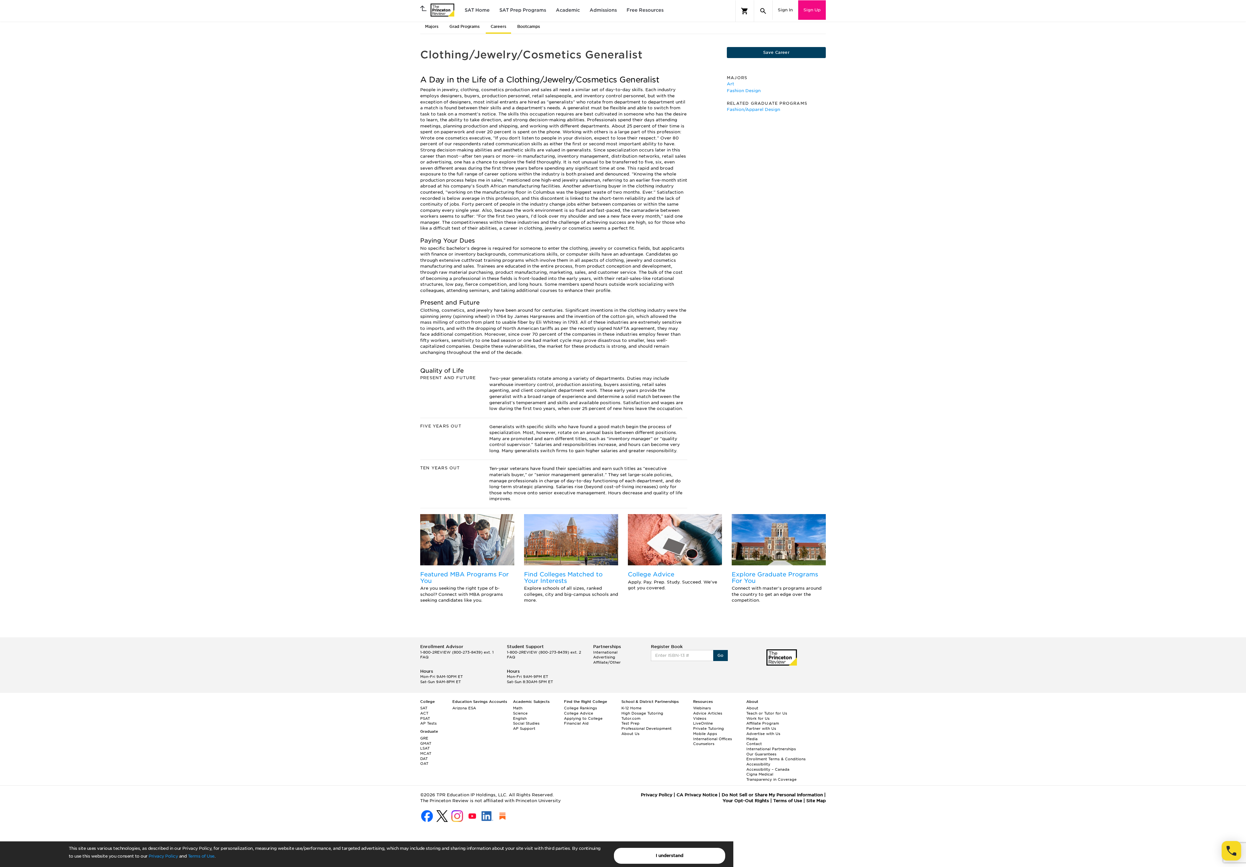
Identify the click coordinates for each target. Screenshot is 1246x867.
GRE (424, 738)
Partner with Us (761, 728)
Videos (699, 718)
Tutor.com (631, 718)
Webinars (702, 708)
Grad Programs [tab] (464, 26)
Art (730, 83)
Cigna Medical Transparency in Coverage (771, 777)
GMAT (425, 743)
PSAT (425, 718)
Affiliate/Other (607, 662)
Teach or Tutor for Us (766, 713)
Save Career (776, 52)
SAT (423, 708)
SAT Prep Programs (522, 10)
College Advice (651, 574)
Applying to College (583, 718)
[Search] (763, 11)
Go (720, 655)
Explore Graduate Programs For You (775, 577)
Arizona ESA (464, 708)
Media (752, 739)
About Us (630, 733)
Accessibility (758, 764)
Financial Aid (576, 723)
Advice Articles (707, 713)
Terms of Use (201, 856)
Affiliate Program (762, 723)
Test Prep (630, 723)
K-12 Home (631, 708)
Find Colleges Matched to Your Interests (563, 577)
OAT (424, 763)
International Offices (712, 739)
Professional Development (646, 728)
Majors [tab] (431, 26)
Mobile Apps (705, 733)
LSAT (425, 748)
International (605, 652)
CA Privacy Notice (697, 794)
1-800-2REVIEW (457, 652)
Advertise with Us (763, 733)
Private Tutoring (708, 728)
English (520, 718)
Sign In (785, 9)
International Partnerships (771, 749)
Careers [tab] (498, 26)
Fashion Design (744, 90)
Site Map (816, 800)
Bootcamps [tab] (528, 26)
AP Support (524, 728)
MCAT (425, 753)
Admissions (603, 10)
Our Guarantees (761, 754)
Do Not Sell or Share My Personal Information (772, 794)
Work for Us (758, 718)
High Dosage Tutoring (642, 713)
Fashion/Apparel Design (753, 109)
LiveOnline (703, 723)
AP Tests (428, 723)
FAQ (424, 657)
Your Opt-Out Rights (746, 800)
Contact (754, 743)
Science (520, 713)
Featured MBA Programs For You (464, 577)
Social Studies (526, 723)
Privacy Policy (163, 856)
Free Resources (645, 10)
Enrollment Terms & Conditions (776, 759)
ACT (424, 713)
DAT (424, 758)
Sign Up (812, 9)
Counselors (704, 743)
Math (517, 708)
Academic (568, 10)
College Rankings (580, 708)
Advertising (604, 657)
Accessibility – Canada (767, 769)
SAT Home (477, 10)
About (752, 708)
